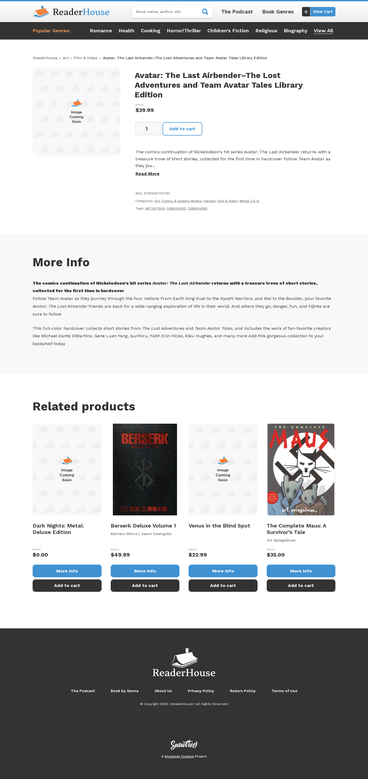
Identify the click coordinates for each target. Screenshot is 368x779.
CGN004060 (197, 208)
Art (65, 58)
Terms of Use (284, 691)
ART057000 (155, 208)
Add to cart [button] (67, 585)
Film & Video (86, 58)
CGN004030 (176, 208)
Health (126, 30)
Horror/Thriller (184, 30)
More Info (67, 570)
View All (323, 30)
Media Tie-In (249, 201)
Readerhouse (45, 58)
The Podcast (237, 12)
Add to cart (182, 128)
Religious (266, 30)
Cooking (150, 30)
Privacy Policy (201, 691)
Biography (295, 30)
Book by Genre (125, 691)
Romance (101, 30)
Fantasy (210, 201)
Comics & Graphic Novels (181, 201)
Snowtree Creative (179, 756)
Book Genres (278, 12)
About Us (163, 691)
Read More (147, 173)
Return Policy (243, 691)
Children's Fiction (228, 30)
